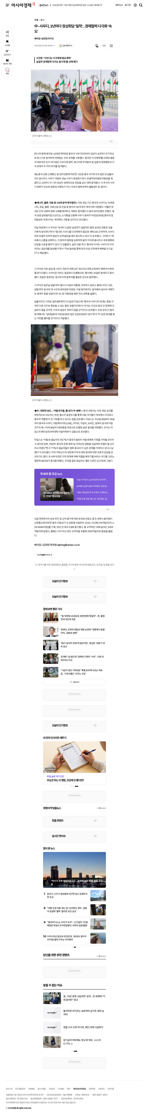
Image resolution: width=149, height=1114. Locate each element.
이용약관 (92, 1088)
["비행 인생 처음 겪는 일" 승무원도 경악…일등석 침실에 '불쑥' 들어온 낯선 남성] (98, 915)
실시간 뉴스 (43, 5)
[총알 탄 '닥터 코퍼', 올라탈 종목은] (52, 1018)
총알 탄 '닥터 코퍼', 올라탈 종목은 (79, 1012)
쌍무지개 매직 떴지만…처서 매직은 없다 (82, 1041)
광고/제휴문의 (20, 1088)
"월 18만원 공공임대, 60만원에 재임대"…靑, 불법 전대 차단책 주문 (83, 618)
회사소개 (9, 1088)
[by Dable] (101, 956)
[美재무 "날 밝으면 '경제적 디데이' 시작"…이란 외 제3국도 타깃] (50, 663)
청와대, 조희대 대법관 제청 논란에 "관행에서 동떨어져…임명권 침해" (82, 631)
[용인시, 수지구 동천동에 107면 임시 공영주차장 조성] (98, 901)
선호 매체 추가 (67, 46)
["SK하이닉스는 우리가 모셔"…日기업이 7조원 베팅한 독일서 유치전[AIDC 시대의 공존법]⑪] (98, 929)
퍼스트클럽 (42, 1088)
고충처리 (101, 1088)
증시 (42, 20)
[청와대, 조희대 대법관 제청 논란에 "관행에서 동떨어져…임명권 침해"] (50, 636)
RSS (68, 1088)
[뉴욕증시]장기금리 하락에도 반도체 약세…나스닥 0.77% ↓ (93, 486)
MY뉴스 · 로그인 (123, 5)
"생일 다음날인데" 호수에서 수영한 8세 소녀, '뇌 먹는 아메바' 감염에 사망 (93, 492)
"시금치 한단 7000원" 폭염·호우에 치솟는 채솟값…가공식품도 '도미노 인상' (82, 672)
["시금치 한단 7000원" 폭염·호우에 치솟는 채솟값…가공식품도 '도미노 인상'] (50, 677)
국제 (36, 20)
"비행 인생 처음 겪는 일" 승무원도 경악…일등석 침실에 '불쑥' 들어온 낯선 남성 (93, 499)
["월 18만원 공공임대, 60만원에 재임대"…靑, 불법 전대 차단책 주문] (50, 623)
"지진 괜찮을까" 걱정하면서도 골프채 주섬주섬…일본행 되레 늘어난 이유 (84, 1027)
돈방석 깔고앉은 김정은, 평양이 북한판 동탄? (84, 998)
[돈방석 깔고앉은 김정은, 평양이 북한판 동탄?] (52, 1003)
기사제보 (61, 1088)
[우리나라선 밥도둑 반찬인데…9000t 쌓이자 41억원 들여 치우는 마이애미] (98, 943)
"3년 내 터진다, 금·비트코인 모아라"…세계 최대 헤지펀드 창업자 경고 (93, 479)
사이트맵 (110, 1088)
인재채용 (31, 1088)
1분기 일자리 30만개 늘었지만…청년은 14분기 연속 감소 (83, 645)
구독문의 (51, 1088)
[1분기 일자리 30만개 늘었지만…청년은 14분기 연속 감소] (50, 650)
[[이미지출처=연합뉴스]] (74, 101)
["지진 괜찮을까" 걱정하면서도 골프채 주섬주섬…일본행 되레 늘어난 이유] (52, 1033)
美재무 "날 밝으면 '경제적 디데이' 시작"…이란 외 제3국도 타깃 (82, 658)
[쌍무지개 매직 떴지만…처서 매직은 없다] (52, 1047)
